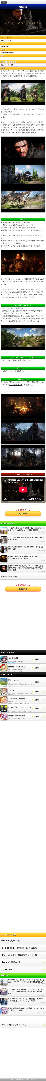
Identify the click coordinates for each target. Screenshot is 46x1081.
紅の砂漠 (23, 514)
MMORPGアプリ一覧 (10, 941)
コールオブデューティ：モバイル (19, 707)
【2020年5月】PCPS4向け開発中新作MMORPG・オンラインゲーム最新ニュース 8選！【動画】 (26, 530)
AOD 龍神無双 (13, 658)
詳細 (37, 659)
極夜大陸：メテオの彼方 (16, 667)
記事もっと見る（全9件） (10, 576)
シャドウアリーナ (15, 385)
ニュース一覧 (7, 970)
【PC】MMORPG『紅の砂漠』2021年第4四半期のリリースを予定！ (26, 539)
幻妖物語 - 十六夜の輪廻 (16, 716)
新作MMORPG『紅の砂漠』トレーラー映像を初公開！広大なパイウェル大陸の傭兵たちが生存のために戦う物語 (26, 568)
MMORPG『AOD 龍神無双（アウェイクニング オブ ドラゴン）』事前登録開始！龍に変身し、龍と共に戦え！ (26, 992)
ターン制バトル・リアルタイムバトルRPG (19, 948)
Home (4, 2)
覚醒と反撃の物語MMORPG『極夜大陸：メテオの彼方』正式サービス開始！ (26, 1010)
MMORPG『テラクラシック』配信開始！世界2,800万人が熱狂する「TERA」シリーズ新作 (26, 1000)
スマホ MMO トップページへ (13, 1025)
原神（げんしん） (14, 680)
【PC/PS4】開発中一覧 (11, 962)
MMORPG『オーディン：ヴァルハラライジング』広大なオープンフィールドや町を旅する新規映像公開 (26, 982)
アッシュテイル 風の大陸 (16, 699)
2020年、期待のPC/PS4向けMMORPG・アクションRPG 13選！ (26, 549)
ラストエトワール (14, 690)
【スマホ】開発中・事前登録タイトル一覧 (19, 955)
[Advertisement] (23, 623)
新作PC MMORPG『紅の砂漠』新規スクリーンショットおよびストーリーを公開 (26, 558)
